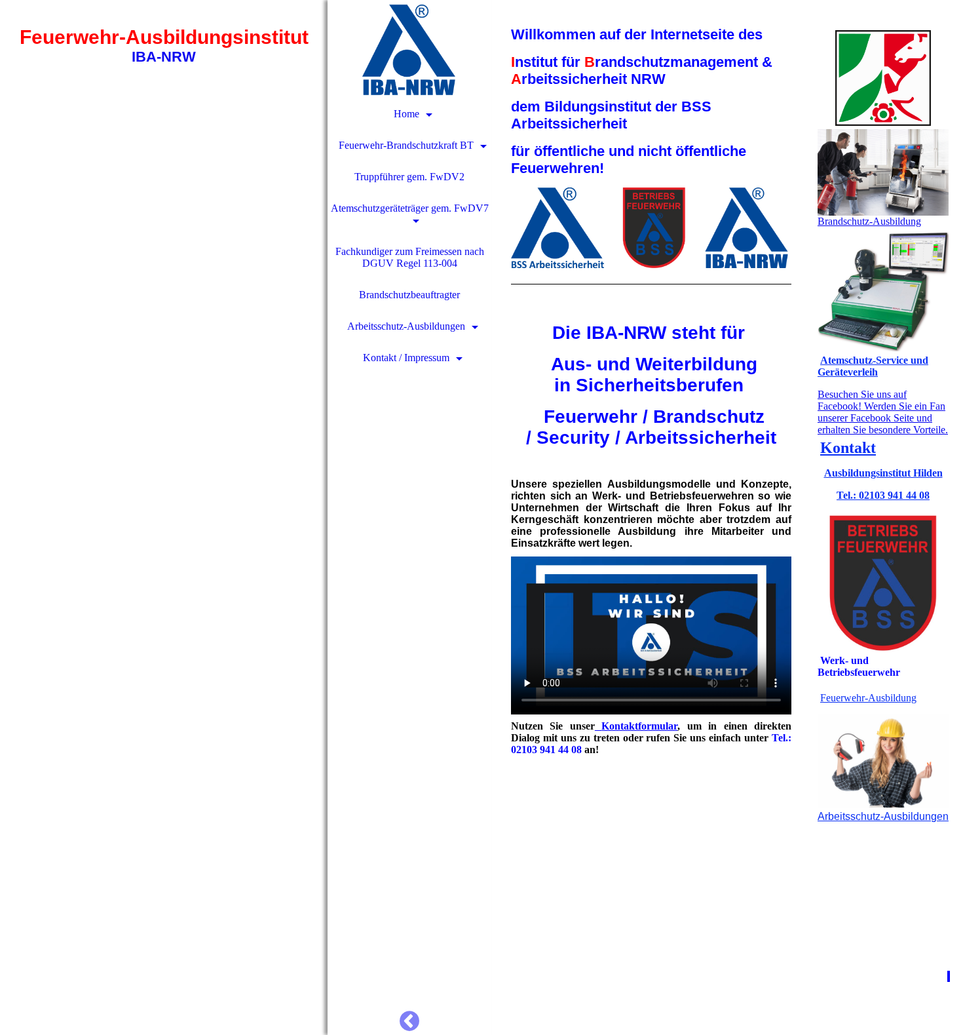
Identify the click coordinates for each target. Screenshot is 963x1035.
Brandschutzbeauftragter (409, 294)
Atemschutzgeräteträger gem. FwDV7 (410, 208)
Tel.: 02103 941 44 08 (883, 495)
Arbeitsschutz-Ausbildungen (406, 326)
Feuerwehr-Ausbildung (868, 697)
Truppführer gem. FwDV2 (409, 176)
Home (406, 113)
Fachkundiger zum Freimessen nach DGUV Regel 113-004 (409, 257)
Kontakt (848, 447)
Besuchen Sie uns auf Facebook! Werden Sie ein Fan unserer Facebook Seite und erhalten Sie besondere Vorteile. (883, 412)
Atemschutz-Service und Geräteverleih (873, 366)
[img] (164, 517)
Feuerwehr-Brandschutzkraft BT (406, 145)
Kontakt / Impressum (406, 357)
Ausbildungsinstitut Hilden (883, 472)
